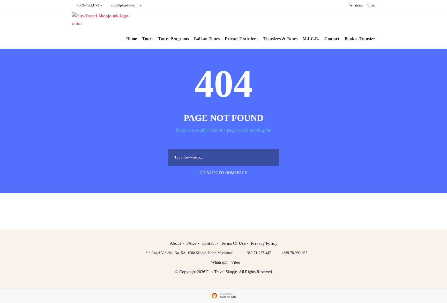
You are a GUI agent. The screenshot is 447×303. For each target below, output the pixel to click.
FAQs (191, 243)
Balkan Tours (207, 39)
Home (131, 39)
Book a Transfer (360, 39)
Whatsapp (356, 5)
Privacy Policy (264, 243)
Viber (371, 5)
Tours (147, 39)
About (175, 243)
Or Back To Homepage (223, 173)
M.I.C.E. (311, 39)
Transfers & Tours (280, 39)
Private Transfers (241, 39)
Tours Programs (173, 39)
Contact (331, 39)
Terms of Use (233, 243)
